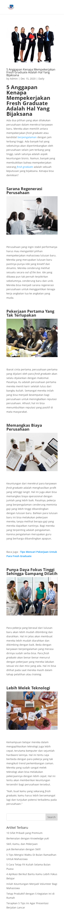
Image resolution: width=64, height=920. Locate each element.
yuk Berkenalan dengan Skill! (23, 849)
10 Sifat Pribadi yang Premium (24, 833)
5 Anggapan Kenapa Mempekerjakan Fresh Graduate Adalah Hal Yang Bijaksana (30, 72)
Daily (41, 78)
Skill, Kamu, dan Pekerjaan (22, 844)
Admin (14, 78)
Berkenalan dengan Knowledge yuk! (27, 838)
